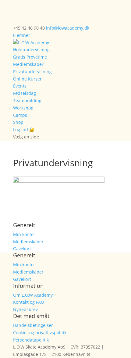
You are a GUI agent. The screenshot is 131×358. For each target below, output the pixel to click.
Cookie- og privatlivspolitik (39, 332)
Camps (20, 115)
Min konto (23, 234)
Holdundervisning (31, 49)
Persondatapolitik (31, 340)
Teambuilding (27, 100)
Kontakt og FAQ (28, 302)
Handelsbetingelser (33, 325)
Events (20, 86)
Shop (18, 122)
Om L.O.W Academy (33, 295)
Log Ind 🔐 (23, 129)
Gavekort (22, 249)
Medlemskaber (28, 64)
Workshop (23, 108)
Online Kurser (27, 79)
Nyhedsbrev (25, 309)
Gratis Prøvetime (30, 57)
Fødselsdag (24, 93)
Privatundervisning (32, 71)
